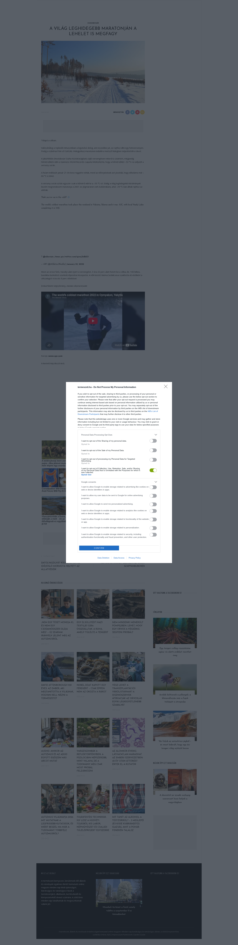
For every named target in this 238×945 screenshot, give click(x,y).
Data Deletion (103, 558)
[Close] (166, 387)
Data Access (119, 558)
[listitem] (119, 434)
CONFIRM (99, 548)
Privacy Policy (135, 558)
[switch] (153, 441)
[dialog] (119, 472)
